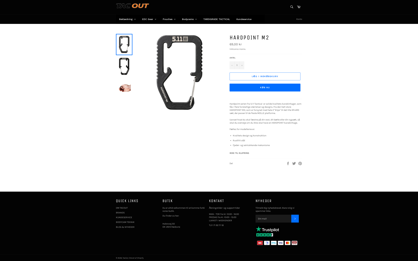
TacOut (125, 258)
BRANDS (120, 212)
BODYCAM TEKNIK (125, 222)
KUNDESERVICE (124, 217)
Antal (232, 58)
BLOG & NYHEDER (125, 227)
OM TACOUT (122, 208)
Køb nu (265, 87)
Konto (299, 19)
